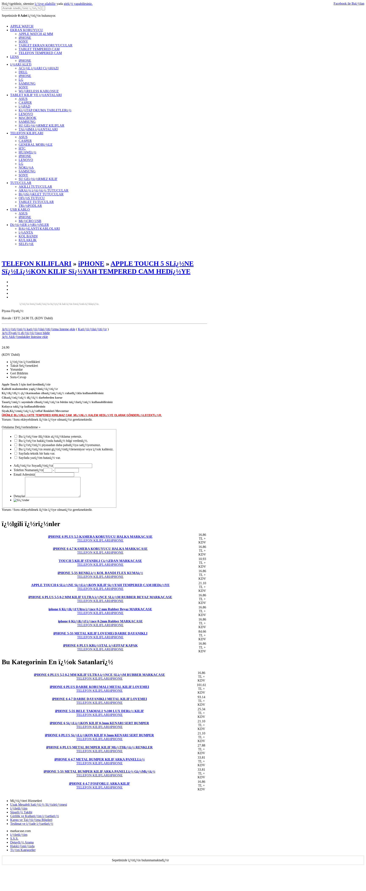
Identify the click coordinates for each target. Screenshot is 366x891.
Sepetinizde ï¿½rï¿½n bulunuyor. (29, 15)
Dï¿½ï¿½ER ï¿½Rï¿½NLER (29, 225)
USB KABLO (20, 209)
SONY (23, 41)
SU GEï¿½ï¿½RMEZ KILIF (38, 179)
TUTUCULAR (20, 183)
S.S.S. (14, 838)
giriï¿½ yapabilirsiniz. (78, 4)
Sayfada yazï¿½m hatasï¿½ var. (40, 458)
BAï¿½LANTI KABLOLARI (39, 228)
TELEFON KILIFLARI (26, 133)
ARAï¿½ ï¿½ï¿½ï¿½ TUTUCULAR (43, 190)
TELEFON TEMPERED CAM (40, 53)
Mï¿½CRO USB (30, 221)
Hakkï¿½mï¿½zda (22, 846)
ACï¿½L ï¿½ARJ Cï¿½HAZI (38, 68)
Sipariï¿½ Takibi (21, 812)
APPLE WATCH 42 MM (36, 34)
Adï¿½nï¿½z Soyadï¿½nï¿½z (33, 465)
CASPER (25, 102)
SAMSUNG (27, 83)
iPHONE (25, 37)
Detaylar (19, 496)
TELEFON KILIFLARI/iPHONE (100, 538)
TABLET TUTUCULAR (36, 202)
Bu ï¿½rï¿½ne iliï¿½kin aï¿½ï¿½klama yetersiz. (50, 436)
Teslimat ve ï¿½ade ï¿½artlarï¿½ (31, 823)
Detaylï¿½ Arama (22, 842)
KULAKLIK (28, 240)
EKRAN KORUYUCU (26, 30)
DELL (23, 72)
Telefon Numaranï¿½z (28, 470)
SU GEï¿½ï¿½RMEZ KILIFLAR (41, 125)
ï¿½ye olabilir (45, 4)
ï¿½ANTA (26, 232)
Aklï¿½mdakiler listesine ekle (25, 337)
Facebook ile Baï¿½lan (349, 3)
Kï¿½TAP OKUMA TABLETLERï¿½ (45, 110)
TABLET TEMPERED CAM (39, 49)
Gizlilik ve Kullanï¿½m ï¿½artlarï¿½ (34, 816)
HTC (22, 148)
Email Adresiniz (24, 474)
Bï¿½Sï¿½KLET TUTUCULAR (41, 194)
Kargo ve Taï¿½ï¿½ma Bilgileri (31, 820)
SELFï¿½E (26, 244)
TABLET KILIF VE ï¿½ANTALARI (36, 95)
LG (21, 79)
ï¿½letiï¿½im (18, 808)
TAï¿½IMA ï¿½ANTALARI (38, 129)
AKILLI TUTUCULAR (35, 186)
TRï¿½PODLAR (30, 205)
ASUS (23, 99)
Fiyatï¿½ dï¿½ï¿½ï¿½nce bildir (26, 333)
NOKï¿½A (26, 167)
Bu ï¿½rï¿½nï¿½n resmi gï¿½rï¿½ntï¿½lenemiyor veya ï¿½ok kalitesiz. (66, 449)
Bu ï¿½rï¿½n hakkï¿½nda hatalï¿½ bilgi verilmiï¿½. (53, 441)
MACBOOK (27, 118)
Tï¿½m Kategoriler (23, 850)
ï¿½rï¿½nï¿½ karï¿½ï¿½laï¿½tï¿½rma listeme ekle (38, 329)
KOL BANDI (28, 236)
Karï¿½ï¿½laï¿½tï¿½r (92, 329)
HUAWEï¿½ (27, 152)
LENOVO (26, 114)
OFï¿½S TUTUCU (32, 198)
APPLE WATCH (21, 26)
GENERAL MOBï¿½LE (36, 144)
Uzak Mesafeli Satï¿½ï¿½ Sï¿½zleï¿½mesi (38, 804)
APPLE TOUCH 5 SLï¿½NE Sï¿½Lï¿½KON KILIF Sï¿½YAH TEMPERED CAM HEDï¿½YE (98, 267)
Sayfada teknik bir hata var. (37, 453)
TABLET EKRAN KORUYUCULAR (45, 45)
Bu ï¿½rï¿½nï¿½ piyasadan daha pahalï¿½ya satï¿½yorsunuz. (60, 445)
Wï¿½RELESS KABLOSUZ (39, 91)
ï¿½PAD (24, 106)
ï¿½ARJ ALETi (20, 64)
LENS (14, 57)
